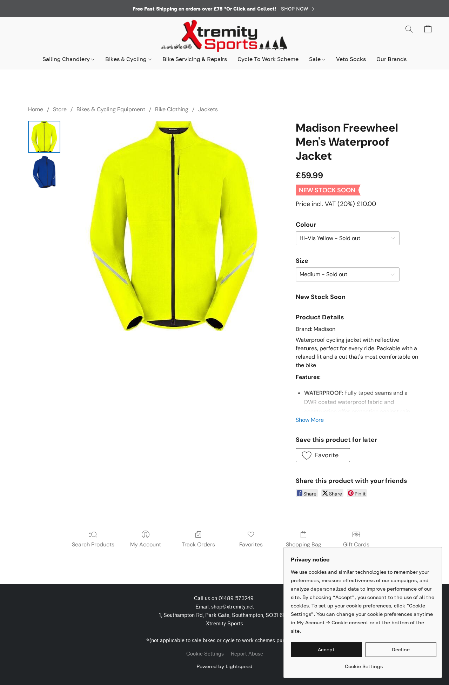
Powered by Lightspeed (224, 666)
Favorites (251, 544)
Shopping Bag (303, 544)
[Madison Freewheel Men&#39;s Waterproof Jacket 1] (44, 172)
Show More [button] (310, 420)
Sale (315, 58)
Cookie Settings (205, 654)
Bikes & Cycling (126, 58)
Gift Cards (356, 544)
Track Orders (198, 544)
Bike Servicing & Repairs (194, 58)
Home (35, 109)
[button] (224, 36)
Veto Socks (351, 58)
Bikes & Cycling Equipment (110, 109)
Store (60, 109)
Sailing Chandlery (66, 58)
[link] (299, 9)
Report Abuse (247, 654)
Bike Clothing (171, 109)
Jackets (208, 109)
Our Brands (391, 58)
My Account (145, 544)
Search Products (93, 544)
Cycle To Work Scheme (268, 58)
